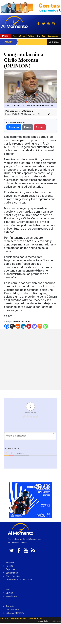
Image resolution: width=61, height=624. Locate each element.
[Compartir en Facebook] (43, 114)
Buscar (56, 42)
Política (31, 36)
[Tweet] (47, 114)
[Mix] (39, 326)
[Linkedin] (23, 326)
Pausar (27, 127)
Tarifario (10, 606)
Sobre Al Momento (15, 613)
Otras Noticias (18, 36)
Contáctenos (12, 609)
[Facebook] (6, 326)
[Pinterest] (28, 326)
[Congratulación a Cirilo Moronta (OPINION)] (30, 86)
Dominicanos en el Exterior (19, 579)
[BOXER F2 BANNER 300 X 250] (30, 500)
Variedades (11, 596)
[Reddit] (17, 326)
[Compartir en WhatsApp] (38, 114)
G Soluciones (56, 621)
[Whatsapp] (45, 326)
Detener (40, 127)
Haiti (8, 589)
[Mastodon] (34, 326)
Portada (10, 562)
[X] (12, 326)
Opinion (9, 593)
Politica (9, 566)
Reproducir (14, 127)
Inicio (5, 36)
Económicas (53, 36)
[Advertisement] (30, 359)
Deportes (41, 36)
